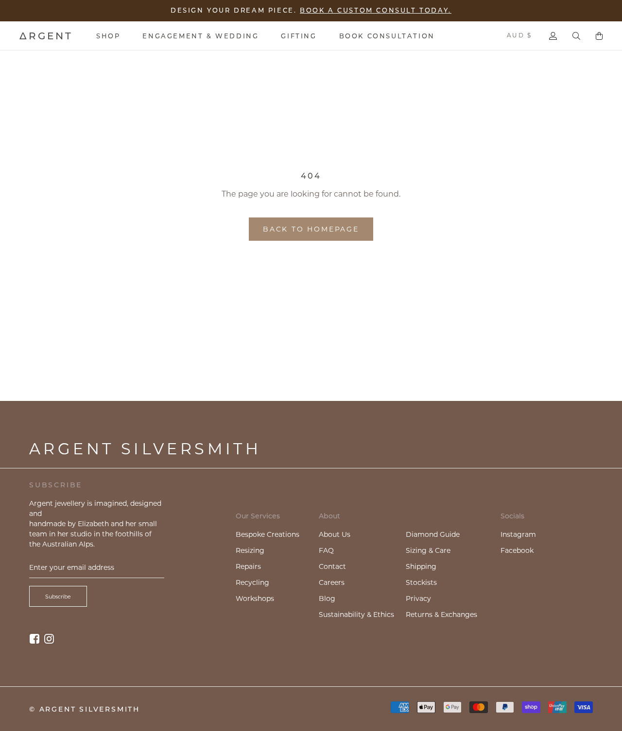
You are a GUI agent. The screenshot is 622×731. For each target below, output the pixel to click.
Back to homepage (311, 229)
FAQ (326, 550)
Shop (108, 36)
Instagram (518, 534)
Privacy (418, 598)
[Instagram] (49, 638)
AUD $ (519, 35)
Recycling (252, 582)
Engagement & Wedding (200, 36)
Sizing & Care (428, 550)
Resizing (250, 550)
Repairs (248, 566)
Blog (327, 598)
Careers (332, 582)
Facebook (517, 550)
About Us (334, 534)
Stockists (421, 582)
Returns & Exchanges (441, 614)
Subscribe (58, 596)
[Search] (576, 36)
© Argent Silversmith (84, 709)
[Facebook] (34, 638)
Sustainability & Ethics (356, 614)
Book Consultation (387, 36)
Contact (332, 566)
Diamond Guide (433, 534)
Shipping (421, 566)
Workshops (255, 598)
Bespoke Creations (267, 534)
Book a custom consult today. (375, 10)
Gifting (298, 36)
